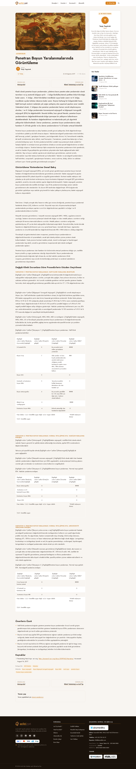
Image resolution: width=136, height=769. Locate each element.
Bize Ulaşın (56, 742)
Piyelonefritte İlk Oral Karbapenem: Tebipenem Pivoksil (107, 105)
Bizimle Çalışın (57, 739)
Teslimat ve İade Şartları (77, 736)
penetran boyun (75, 669)
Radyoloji (35, 666)
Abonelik (81, 3)
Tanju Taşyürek (105, 26)
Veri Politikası (74, 739)
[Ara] (119, 3)
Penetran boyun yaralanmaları (24, 672)
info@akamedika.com (100, 740)
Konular (63, 3)
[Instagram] (21, 735)
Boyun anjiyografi (26, 669)
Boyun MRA (58, 669)
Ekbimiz (55, 733)
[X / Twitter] (17, 735)
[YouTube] (30, 735)
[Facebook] (25, 735)
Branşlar (54, 3)
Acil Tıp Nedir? (57, 726)
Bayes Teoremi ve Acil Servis (108, 113)
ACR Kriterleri (20, 53)
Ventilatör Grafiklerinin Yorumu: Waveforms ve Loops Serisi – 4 (108, 78)
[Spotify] (34, 735)
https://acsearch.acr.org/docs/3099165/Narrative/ (56, 659)
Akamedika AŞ (57, 736)
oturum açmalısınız (37, 697)
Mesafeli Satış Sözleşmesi (77, 730)
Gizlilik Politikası (74, 726)
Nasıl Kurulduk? (57, 730)
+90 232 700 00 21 (100, 737)
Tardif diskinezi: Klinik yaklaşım (108, 86)
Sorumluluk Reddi (75, 733)
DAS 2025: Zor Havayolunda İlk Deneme (108, 96)
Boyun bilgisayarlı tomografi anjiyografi (43, 669)
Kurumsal (72, 3)
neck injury (66, 669)
